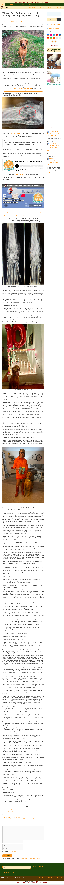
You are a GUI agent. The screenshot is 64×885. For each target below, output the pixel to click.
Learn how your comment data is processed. (31, 858)
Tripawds (37, 881)
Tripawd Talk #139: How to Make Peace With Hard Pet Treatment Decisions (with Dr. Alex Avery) (53, 146)
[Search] (59, 19)
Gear (7, 4)
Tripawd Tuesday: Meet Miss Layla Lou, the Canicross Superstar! (53, 133)
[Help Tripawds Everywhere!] (54, 52)
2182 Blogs (40, 1)
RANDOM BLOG (45, 2)
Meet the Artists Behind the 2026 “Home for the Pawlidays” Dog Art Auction (54, 161)
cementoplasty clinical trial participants (22, 88)
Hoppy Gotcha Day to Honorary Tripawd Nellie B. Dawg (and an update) (19, 818)
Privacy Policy (12, 851)
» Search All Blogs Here (39, 866)
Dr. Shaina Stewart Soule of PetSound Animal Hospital (27, 152)
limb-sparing (19, 816)
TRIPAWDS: (23, 1)
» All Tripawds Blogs (52, 173)
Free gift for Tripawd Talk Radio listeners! (12, 811)
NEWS (20, 2)
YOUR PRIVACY (38, 2)
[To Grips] (54, 68)
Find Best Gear (54, 24)
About (55, 7)
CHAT (32, 2)
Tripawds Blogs (7, 814)
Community (31, 7)
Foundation (23, 4)
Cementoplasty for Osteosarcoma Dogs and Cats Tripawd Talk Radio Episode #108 (21, 213)
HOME (16, 2)
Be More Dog (30, 4)
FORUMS (28, 2)
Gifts (17, 4)
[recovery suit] (54, 85)
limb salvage (13, 816)
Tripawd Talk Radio (19, 174)
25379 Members (33, 1)
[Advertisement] (54, 106)
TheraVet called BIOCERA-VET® (26, 135)
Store (61, 7)
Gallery (48, 7)
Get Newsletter (54, 28)
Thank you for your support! (54, 15)
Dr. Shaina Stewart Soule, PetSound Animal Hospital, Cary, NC (16, 216)
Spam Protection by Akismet (7, 879)
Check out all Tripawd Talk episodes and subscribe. (16, 809)
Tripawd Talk (37, 816)
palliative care (31, 816)
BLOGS (24, 2)
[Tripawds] (8, 7)
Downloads (12, 4)
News (2, 4)
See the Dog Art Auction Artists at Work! (12, 817)
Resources (40, 7)
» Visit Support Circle (8, 872)
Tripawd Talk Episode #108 (15, 133)
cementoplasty (7, 816)
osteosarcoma (25, 816)
